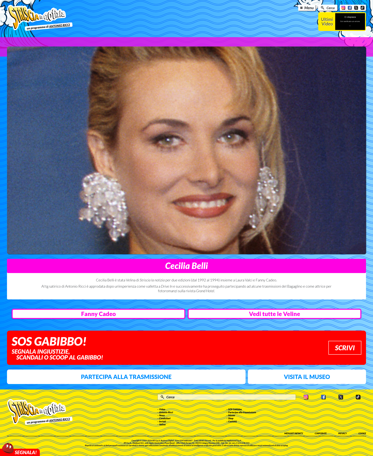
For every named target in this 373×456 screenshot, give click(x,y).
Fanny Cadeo (98, 313)
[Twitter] (356, 8)
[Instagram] (343, 8)
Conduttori (164, 418)
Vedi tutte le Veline (274, 313)
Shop (230, 418)
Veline (162, 424)
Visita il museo (307, 376)
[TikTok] (362, 8)
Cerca (331, 8)
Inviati (162, 421)
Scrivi (345, 348)
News (162, 415)
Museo (231, 415)
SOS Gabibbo (235, 409)
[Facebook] (350, 8)
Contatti (232, 421)
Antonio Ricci (166, 412)
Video (162, 409)
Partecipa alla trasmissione (126, 376)
